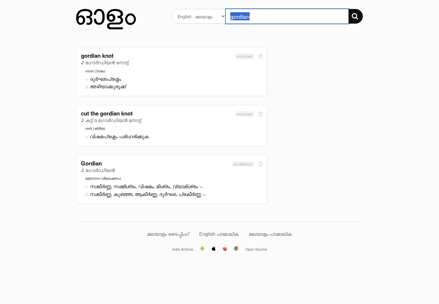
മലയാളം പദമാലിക (270, 233)
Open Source (256, 249)
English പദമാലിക (219, 233)
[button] (201, 187)
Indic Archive (182, 249)
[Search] (356, 16)
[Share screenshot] (260, 56)
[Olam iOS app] (213, 249)
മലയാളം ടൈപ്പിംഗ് (168, 233)
